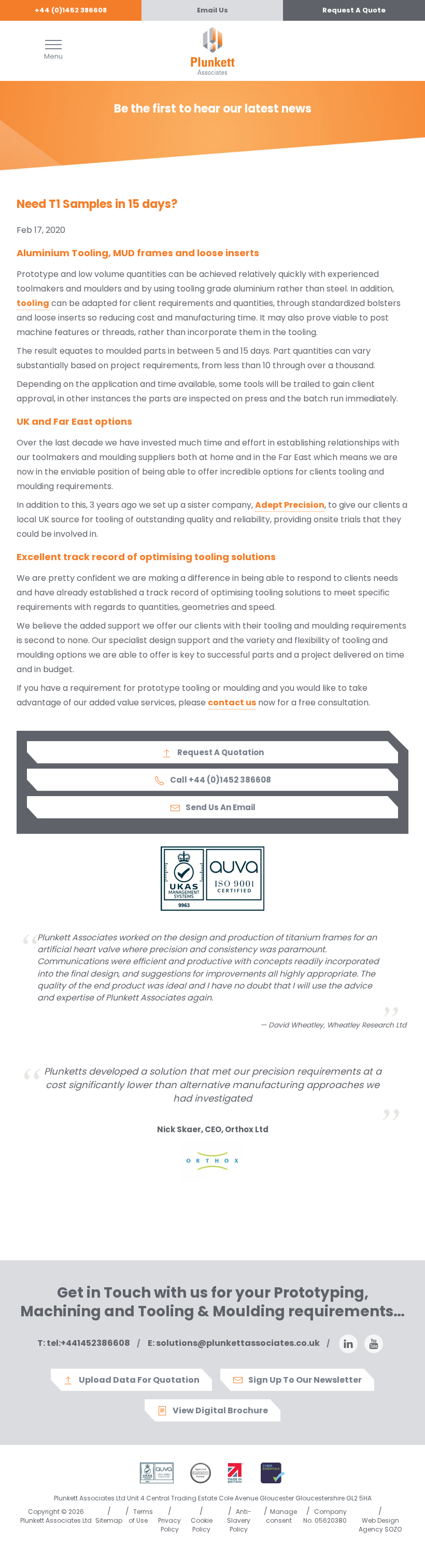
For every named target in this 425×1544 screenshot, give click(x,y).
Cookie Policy (201, 1525)
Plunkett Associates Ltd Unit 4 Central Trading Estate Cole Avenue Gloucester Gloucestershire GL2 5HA (213, 1498)
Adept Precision (289, 505)
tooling (33, 303)
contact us (232, 702)
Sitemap (108, 1520)
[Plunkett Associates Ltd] (213, 50)
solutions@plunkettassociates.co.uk (234, 1343)
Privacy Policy (169, 1525)
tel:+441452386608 (83, 1343)
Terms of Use (141, 1516)
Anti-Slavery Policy (239, 1520)
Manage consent (281, 1516)
